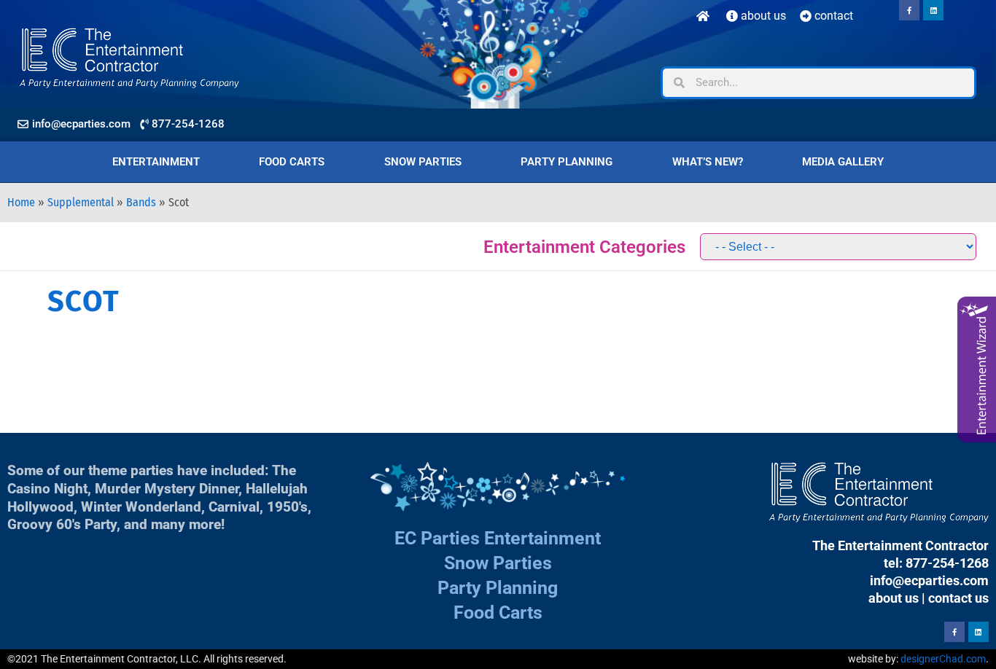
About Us (762, 16)
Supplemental (80, 202)
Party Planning (566, 161)
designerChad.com (943, 659)
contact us (958, 598)
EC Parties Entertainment (497, 538)
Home (21, 202)
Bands (141, 202)
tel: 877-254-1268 (936, 563)
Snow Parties (423, 161)
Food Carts (291, 161)
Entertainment (156, 161)
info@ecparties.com (929, 580)
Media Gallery (843, 161)
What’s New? (707, 161)
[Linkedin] (933, 10)
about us (893, 598)
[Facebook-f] (909, 10)
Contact (832, 16)
